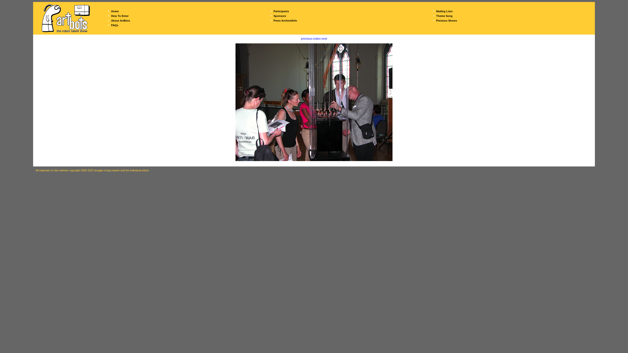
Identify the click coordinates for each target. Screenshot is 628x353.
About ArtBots (120, 20)
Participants (281, 11)
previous (307, 38)
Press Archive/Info (285, 20)
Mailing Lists (444, 11)
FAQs (114, 25)
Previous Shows (446, 20)
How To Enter (120, 15)
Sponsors (280, 15)
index (317, 38)
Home (115, 11)
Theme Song (444, 15)
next (324, 38)
